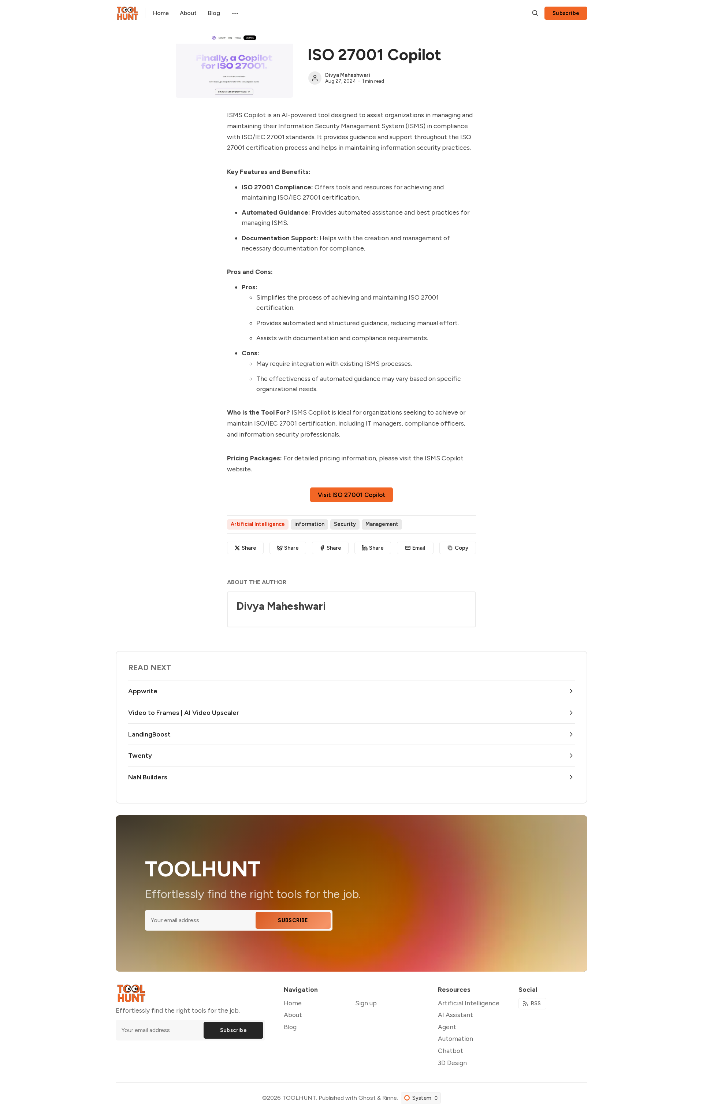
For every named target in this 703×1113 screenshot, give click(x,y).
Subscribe (566, 13)
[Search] (535, 13)
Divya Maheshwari (347, 75)
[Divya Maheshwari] (315, 78)
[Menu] (234, 13)
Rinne (389, 1097)
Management (381, 524)
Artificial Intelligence (258, 524)
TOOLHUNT (299, 1097)
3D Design (452, 1062)
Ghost (367, 1097)
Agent (447, 1027)
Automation (455, 1038)
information (309, 524)
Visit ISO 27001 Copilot (352, 494)
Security (345, 524)
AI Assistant (455, 1015)
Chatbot (450, 1050)
